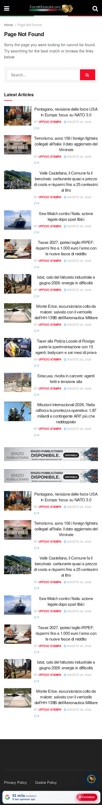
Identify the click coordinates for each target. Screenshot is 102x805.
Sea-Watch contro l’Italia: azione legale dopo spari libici (66, 216)
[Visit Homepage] (50, 8)
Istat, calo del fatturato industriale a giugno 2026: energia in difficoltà (66, 279)
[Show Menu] (6, 8)
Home (8, 24)
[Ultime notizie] (91, 779)
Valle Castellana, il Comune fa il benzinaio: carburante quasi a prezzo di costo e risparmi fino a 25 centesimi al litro (66, 181)
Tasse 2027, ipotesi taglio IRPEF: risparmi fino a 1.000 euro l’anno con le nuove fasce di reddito (66, 247)
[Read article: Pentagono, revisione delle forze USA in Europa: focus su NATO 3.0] (17, 116)
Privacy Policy (15, 782)
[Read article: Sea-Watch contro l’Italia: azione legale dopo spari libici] (17, 220)
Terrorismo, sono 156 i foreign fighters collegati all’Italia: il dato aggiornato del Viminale (66, 143)
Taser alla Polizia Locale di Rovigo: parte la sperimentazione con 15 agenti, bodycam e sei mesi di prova (66, 346)
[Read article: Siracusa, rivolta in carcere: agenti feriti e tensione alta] (17, 382)
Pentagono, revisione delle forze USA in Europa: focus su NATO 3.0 (65, 111)
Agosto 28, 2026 (78, 122)
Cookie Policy (46, 782)
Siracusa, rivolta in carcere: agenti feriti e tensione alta (65, 378)
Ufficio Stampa (50, 122)
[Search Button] (95, 8)
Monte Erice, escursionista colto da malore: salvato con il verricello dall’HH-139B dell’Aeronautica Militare (66, 311)
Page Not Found (29, 24)
